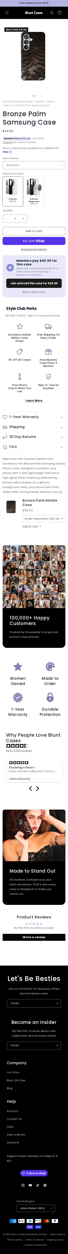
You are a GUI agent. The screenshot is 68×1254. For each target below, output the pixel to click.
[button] (7, 13)
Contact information (36, 1245)
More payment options (34, 249)
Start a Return (16, 1134)
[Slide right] (42, 96)
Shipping (7, 142)
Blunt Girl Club (16, 1080)
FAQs (10, 1127)
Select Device (11, 158)
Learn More (34, 400)
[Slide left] (26, 96)
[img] (35, 745)
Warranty (13, 1142)
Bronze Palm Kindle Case (39, 502)
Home (6, 101)
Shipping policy (55, 1239)
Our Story (13, 1072)
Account (12, 1111)
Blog (9, 1088)
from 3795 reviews (19, 750)
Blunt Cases (18, 1234)
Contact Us (14, 1119)
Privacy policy (14, 1239)
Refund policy (57, 1234)
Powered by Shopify (36, 1234)
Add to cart (31, 526)
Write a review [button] (34, 937)
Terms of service (35, 1239)
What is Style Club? (34, 291)
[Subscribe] (57, 1003)
